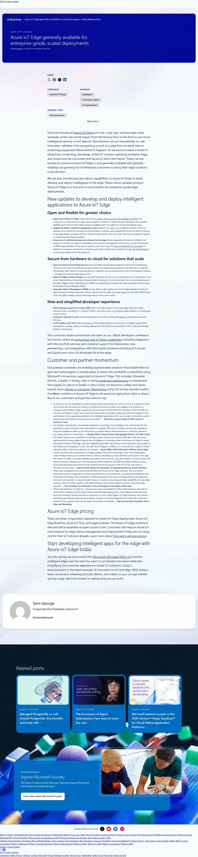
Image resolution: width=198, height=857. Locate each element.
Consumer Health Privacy (11, 855)
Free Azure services (145, 835)
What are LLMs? (95, 844)
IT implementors (89, 105)
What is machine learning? (41, 844)
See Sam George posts (43, 617)
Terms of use (75, 855)
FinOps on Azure (184, 835)
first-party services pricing (130, 536)
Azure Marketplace (140, 249)
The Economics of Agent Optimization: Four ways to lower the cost (97, 718)
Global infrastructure (43, 835)
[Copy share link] (49, 79)
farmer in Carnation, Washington (86, 389)
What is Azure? (6, 835)
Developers (87, 94)
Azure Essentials (93, 835)
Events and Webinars (120, 841)
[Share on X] (59, 79)
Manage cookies (62, 855)
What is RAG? (127, 844)
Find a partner (58, 841)
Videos (172, 841)
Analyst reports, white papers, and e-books (149, 841)
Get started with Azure (24, 835)
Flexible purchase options (166, 835)
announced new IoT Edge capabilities (98, 339)
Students (107, 841)
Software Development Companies (15, 841)
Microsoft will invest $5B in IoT (112, 557)
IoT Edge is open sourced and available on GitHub (116, 219)
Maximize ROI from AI (9, 838)
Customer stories (108, 835)
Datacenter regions (61, 835)
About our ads (119, 855)
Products (120, 835)
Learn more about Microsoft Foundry (42, 796)
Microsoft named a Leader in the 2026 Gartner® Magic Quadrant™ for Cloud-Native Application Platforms (154, 720)
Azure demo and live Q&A (99, 838)
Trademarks (86, 855)
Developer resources (93, 841)
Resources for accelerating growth (44, 838)
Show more (93, 121)
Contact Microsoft (39, 855)
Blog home (15, 19)
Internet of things (58, 94)
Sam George (17, 49)
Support (83, 838)
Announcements (57, 115)
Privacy (51, 855)
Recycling (108, 855)
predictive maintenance (114, 380)
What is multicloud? (20, 844)
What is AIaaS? (80, 844)
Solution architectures (69, 838)
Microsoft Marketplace (41, 841)
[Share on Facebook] (54, 79)
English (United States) (10, 847)
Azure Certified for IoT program (128, 246)
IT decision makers (90, 100)
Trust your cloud (78, 835)
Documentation (72, 841)
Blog (81, 841)
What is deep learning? (63, 844)
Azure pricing (130, 835)
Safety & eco (98, 855)
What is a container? (112, 844)
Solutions (24, 838)
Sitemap (26, 855)
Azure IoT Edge (83, 132)
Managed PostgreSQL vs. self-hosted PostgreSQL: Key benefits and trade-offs (41, 718)
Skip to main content (9, 1)
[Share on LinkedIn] (65, 79)
